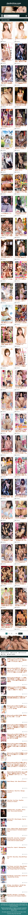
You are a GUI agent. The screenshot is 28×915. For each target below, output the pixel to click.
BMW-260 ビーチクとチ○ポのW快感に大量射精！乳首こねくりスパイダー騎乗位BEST (7, 344)
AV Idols (4, 654)
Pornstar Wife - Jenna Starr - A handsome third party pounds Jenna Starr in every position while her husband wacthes (16, 839)
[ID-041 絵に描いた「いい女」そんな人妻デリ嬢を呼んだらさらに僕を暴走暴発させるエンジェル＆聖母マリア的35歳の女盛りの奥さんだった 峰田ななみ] (21, 247)
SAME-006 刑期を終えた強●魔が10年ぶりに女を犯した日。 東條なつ (20, 148)
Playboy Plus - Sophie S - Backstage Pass (16, 847)
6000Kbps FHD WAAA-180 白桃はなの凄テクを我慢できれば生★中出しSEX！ (20, 431)
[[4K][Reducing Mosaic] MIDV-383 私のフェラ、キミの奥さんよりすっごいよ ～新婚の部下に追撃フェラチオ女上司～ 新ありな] (3, 662)
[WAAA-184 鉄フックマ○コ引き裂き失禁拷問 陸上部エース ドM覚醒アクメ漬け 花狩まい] (7, 117)
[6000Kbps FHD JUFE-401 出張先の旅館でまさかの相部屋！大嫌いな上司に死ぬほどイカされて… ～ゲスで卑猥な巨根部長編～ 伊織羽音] (21, 596)
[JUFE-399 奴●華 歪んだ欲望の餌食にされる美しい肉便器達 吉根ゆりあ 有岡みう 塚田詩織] (7, 226)
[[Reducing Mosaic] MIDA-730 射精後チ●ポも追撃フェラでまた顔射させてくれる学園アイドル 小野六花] (3, 756)
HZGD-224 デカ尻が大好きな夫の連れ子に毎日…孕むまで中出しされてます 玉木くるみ (7, 105)
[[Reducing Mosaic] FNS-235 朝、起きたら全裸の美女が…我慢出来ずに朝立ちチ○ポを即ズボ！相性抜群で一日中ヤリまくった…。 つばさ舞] (3, 775)
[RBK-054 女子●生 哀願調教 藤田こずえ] (7, 160)
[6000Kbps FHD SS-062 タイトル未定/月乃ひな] (7, 356)
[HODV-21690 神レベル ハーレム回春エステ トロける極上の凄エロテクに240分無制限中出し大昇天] (7, 269)
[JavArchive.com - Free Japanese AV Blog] (14, 5)
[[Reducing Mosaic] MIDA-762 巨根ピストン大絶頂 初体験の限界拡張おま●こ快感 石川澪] (3, 700)
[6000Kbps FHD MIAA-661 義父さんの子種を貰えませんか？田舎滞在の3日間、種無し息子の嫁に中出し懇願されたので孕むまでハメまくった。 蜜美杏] (21, 552)
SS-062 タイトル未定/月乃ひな (20, 39)
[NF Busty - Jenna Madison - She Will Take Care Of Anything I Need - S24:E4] (3, 889)
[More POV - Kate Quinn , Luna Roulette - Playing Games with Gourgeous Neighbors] (3, 898)
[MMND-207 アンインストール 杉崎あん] (7, 52)
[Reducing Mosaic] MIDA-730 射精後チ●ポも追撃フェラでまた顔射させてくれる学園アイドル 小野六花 (17, 754)
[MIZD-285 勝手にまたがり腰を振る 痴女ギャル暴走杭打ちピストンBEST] (7, 182)
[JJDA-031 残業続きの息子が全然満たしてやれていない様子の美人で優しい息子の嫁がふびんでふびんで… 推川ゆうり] (21, 226)
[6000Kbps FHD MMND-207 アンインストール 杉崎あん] (21, 356)
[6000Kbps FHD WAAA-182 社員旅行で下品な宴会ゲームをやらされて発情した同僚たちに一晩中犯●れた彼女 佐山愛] (21, 400)
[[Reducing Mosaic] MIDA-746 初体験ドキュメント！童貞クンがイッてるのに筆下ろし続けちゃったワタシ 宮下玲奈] (3, 709)
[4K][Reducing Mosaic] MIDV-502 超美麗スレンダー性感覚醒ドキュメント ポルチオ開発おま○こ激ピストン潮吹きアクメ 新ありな (17, 688)
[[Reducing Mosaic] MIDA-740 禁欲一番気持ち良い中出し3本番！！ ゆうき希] (3, 719)
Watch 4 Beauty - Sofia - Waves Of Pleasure (16, 781)
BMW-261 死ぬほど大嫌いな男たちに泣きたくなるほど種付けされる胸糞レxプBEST (20, 322)
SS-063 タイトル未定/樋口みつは (6, 39)
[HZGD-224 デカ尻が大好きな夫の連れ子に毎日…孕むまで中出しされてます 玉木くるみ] (7, 95)
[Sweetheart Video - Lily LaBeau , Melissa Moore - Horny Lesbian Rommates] (3, 813)
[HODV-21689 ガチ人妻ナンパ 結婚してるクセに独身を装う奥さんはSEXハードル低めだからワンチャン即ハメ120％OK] (21, 269)
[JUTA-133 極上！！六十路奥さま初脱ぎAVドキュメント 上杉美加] (21, 204)
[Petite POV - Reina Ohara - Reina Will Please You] (3, 860)
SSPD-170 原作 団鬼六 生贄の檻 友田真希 (20, 126)
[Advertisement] (14, 643)
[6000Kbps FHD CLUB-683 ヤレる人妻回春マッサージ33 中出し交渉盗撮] (21, 617)
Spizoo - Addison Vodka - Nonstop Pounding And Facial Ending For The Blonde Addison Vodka (17, 830)
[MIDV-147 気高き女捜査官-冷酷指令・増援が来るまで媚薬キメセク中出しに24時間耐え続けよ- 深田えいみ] (21, 52)
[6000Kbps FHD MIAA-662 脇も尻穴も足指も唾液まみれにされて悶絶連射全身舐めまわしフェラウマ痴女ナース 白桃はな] (7, 552)
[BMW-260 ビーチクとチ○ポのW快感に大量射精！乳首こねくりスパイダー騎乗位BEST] (7, 335)
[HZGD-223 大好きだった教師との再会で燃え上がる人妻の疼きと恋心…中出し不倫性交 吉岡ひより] (21, 95)
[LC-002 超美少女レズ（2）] (7, 204)
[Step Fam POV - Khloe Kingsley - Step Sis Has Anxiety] (3, 822)
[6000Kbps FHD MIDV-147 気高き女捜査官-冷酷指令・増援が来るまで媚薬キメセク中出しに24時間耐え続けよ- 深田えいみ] (7, 487)
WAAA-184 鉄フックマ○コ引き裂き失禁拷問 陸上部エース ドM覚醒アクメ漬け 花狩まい (7, 126)
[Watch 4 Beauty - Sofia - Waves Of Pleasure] (3, 785)
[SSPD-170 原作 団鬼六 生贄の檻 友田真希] (21, 117)
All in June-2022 (5, 20)
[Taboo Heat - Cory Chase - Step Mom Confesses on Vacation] (3, 804)
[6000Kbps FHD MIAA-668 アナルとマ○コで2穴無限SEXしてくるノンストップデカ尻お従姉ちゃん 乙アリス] (21, 509)
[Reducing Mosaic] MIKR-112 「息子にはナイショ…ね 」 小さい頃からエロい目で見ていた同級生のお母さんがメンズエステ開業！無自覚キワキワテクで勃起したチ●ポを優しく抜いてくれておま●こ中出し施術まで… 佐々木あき (17, 671)
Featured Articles (5, 652)
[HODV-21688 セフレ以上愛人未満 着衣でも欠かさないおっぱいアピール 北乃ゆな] (7, 291)
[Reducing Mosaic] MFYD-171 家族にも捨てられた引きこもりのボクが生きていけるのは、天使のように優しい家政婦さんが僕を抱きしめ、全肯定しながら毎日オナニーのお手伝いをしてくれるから (17, 765)
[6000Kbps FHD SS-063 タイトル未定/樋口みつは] (21, 335)
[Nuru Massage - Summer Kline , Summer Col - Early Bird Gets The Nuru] (3, 879)
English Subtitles (11, 654)
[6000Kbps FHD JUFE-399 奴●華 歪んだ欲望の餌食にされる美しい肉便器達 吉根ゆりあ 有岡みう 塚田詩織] (7, 617)
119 (16, 633)
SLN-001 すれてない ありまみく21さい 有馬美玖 (6, 148)
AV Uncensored (23, 652)
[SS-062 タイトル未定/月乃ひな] (21, 30)
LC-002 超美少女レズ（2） (6, 213)
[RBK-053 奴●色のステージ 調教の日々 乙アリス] (21, 160)
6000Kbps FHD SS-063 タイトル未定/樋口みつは (20, 344)
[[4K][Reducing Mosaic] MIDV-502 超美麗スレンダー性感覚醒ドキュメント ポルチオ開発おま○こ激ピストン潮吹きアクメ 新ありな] (3, 690)
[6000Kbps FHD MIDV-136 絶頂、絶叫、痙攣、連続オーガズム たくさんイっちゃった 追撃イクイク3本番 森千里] (7, 509)
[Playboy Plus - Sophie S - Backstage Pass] (3, 851)
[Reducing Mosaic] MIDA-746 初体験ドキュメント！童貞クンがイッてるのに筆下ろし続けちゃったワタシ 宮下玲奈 (17, 707)
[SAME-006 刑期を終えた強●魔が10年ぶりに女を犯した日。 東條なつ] (21, 139)
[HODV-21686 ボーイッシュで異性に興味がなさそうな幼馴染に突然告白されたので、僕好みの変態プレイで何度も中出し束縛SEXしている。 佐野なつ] (7, 313)
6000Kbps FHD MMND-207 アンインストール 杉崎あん (20, 366)
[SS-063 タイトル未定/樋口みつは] (7, 30)
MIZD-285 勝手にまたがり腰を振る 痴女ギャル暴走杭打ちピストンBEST (7, 192)
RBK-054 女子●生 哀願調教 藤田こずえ (6, 170)
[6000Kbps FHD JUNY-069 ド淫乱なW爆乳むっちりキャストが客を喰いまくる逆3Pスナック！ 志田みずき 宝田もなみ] (7, 574)
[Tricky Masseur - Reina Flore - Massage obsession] (3, 794)
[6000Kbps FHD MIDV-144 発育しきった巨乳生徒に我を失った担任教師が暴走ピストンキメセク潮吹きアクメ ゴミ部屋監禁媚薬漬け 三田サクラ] (21, 487)
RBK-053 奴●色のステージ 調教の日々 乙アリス (21, 170)
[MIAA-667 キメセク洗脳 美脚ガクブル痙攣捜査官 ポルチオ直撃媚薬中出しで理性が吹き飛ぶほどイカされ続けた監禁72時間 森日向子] (21, 73)
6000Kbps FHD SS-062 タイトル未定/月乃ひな (6, 366)
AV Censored (14, 652)
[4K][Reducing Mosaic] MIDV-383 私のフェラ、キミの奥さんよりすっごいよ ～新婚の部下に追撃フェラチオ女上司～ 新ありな (17, 660)
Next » (20, 633)
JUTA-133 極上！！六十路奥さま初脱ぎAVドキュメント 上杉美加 (20, 214)
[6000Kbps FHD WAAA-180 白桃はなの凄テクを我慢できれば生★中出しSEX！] (21, 422)
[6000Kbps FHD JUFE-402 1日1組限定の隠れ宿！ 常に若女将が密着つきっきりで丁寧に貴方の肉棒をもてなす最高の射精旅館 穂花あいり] (7, 596)
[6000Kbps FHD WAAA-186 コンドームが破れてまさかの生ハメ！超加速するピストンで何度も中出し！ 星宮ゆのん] (7, 378)
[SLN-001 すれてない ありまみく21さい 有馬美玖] (7, 139)
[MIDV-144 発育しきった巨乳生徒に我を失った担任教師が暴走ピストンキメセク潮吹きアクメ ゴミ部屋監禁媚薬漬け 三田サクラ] (7, 73)
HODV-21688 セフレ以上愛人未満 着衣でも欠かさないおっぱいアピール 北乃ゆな (7, 301)
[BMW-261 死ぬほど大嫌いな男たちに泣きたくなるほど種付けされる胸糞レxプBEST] (21, 313)
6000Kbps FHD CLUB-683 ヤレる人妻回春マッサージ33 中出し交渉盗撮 (21, 627)
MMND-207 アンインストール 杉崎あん (6, 61)
